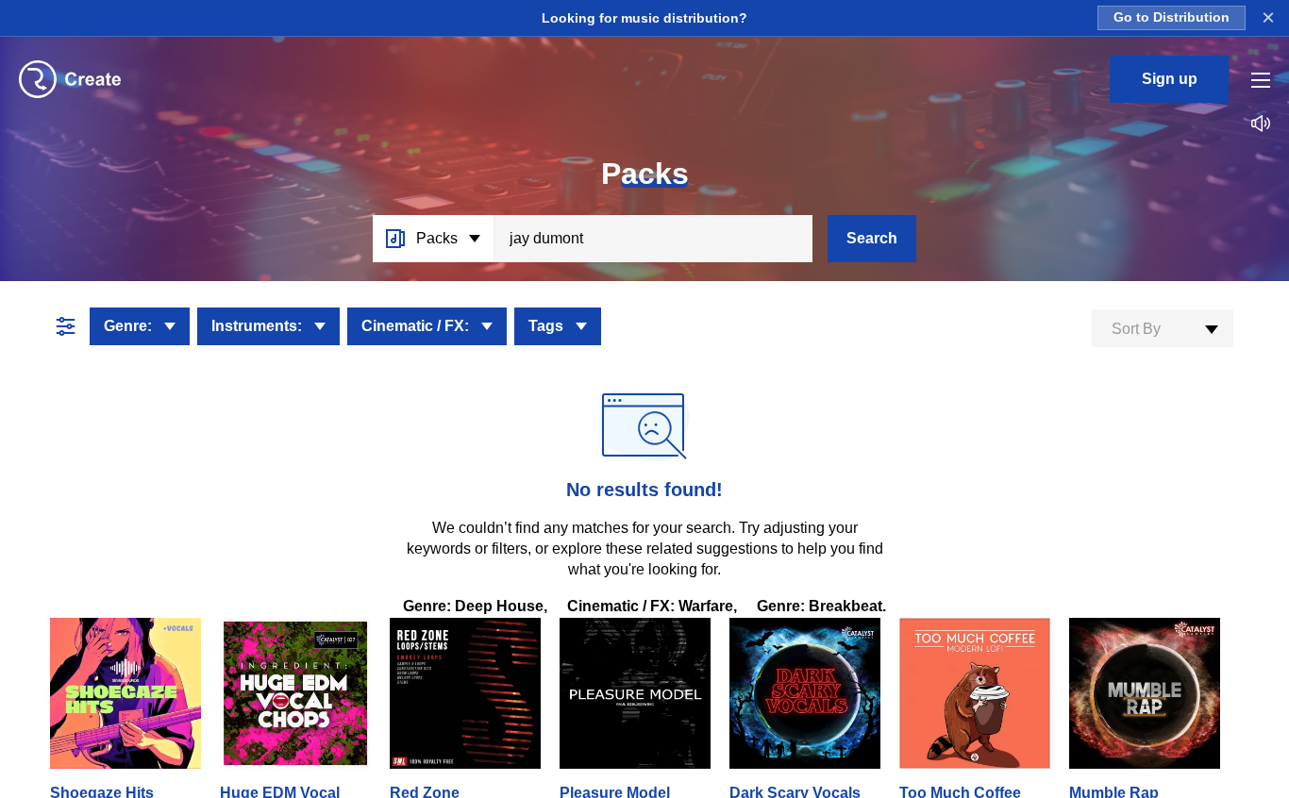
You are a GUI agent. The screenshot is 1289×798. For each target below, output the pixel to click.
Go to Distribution (1171, 17)
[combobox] (1162, 328)
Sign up (1169, 79)
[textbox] (1162, 329)
